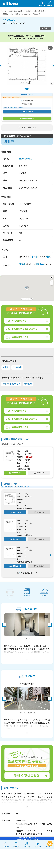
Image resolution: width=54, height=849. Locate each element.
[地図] (48, 256)
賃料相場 (28, 384)
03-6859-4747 (31, 831)
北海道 (28, 11)
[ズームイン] (51, 281)
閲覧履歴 (49, 5)
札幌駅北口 (4, 14)
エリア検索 (5, 847)
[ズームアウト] (51, 284)
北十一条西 (14, 14)
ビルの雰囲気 (27, 595)
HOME (3, 11)
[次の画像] (50, 625)
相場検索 (38, 847)
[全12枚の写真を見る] (52, 83)
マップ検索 (27, 847)
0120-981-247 (30, 38)
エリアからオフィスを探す (16, 11)
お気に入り (42, 5)
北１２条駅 (40, 264)
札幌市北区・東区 (38, 11)
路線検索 (16, 847)
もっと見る (27, 658)
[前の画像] (4, 625)
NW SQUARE (25, 14)
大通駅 (6, 367)
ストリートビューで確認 (28, 298)
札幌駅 (22, 264)
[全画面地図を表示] (51, 277)
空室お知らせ (17, 512)
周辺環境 (44, 595)
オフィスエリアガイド (11, 384)
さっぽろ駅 (17, 367)
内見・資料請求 (16, 472)
